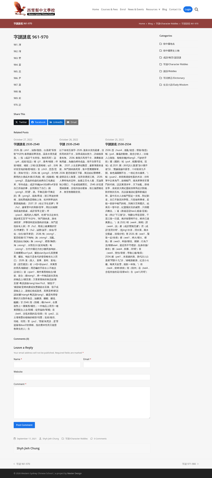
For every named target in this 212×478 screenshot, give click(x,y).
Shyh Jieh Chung (51, 438)
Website (18, 371)
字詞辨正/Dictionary (174, 78)
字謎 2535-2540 (69, 144)
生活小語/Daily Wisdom (175, 84)
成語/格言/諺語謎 (172, 57)
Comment (20, 384)
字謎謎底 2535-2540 (27, 144)
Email (87, 359)
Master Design (74, 473)
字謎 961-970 (22, 464)
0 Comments (100, 438)
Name (18, 359)
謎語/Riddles (170, 71)
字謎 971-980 (189, 464)
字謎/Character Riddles (76, 438)
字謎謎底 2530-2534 (118, 144)
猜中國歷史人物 (171, 50)
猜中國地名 (169, 43)
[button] (196, 9)
